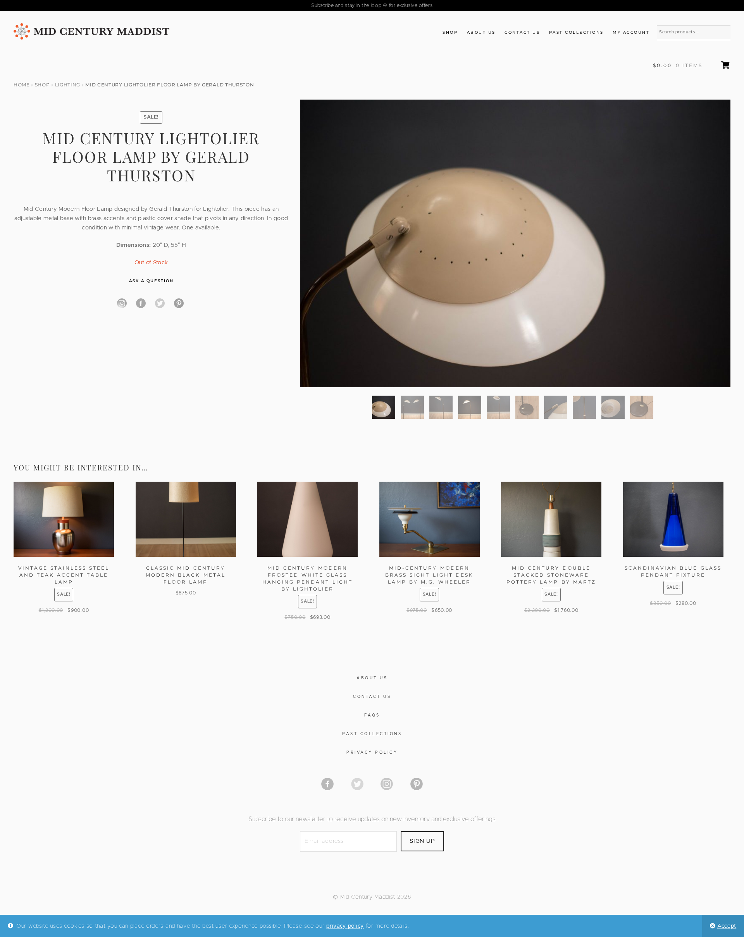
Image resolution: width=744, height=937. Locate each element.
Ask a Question (151, 280)
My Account (631, 32)
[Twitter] (160, 303)
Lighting (68, 85)
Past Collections (576, 32)
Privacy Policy (372, 752)
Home (22, 85)
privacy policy (345, 926)
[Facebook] (141, 303)
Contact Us (522, 32)
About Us (481, 32)
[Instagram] (122, 303)
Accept (726, 926)
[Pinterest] (179, 303)
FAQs (372, 715)
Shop (450, 32)
